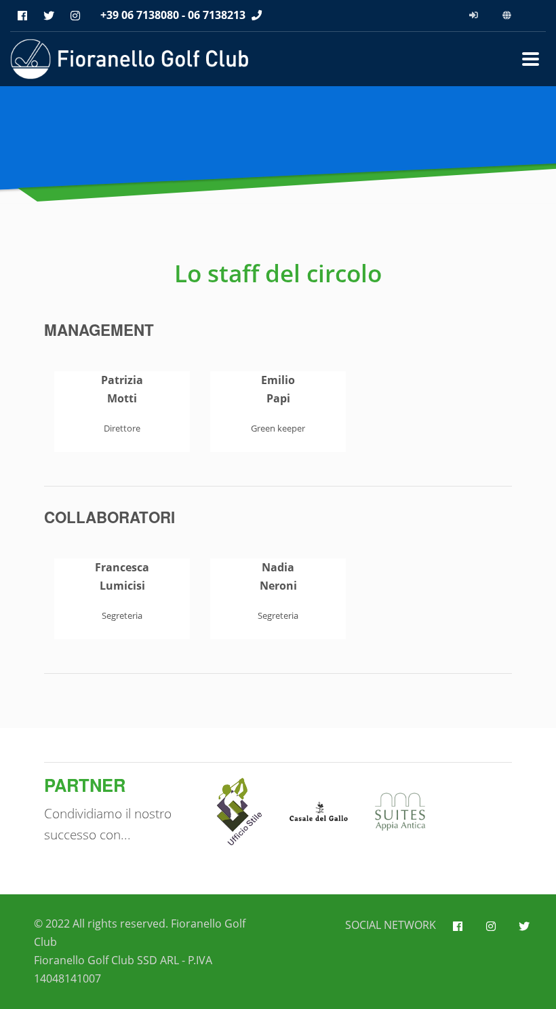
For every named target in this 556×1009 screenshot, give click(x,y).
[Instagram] (75, 16)
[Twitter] (48, 16)
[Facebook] (22, 16)
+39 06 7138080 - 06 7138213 (172, 14)
